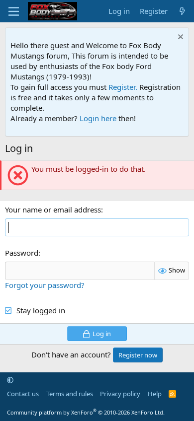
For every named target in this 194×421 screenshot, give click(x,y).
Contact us (23, 393)
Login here (98, 118)
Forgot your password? (45, 285)
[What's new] (182, 11)
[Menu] (13, 11)
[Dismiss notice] (179, 38)
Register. (122, 87)
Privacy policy (120, 393)
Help (155, 393)
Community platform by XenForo (86, 412)
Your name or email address (53, 209)
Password (21, 253)
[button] (10, 379)
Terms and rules (69, 393)
